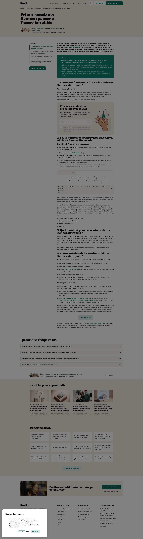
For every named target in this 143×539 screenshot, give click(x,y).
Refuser (28, 531)
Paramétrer (22, 531)
